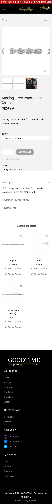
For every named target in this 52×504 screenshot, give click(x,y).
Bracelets (8, 397)
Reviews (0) (9, 208)
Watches (8, 402)
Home (18, 500)
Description (8, 182)
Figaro (13, 260)
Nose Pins (8, 387)
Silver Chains (17, 169)
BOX (39, 260)
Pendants (8, 392)
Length (5, 134)
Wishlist (7, 421)
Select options (14, 268)
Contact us (9, 417)
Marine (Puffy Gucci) (13, 312)
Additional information (15, 200)
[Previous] (6, 51)
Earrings (7, 382)
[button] (10, 159)
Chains (7, 377)
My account (9, 476)
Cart (6, 461)
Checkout (8, 471)
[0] (41, 8)
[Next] (45, 51)
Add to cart (24, 152)
